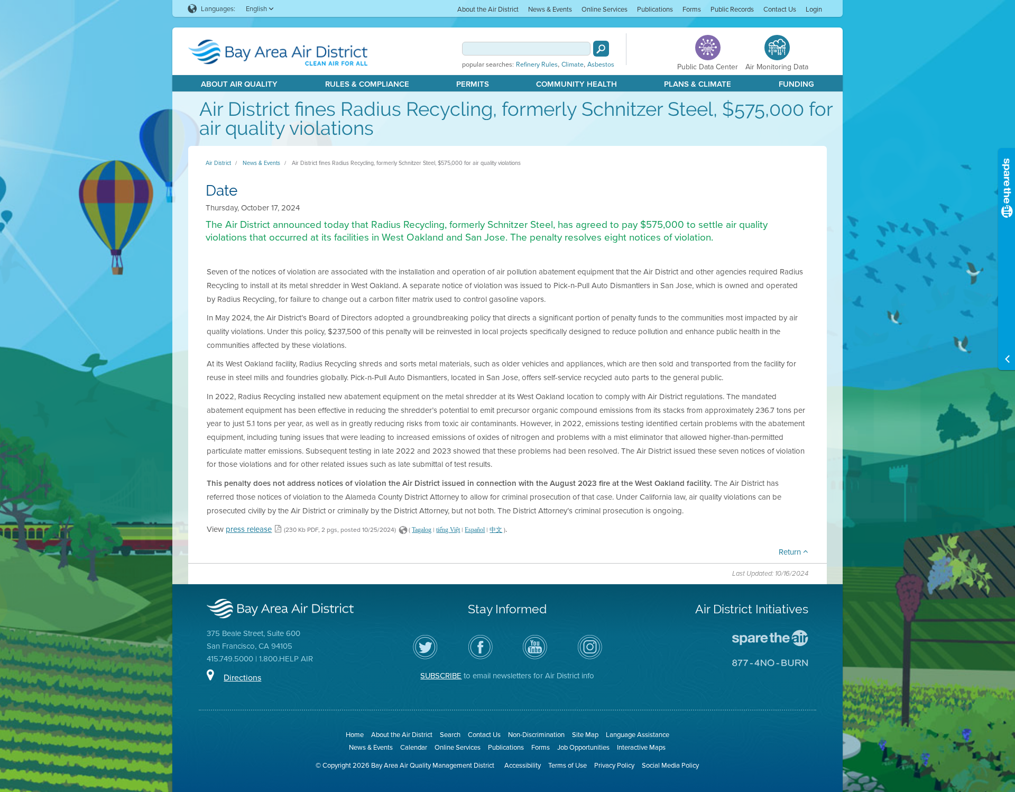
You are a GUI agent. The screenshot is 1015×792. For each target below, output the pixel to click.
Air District (218, 163)
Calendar (413, 747)
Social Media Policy (670, 765)
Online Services (605, 9)
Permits (472, 83)
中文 (496, 529)
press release (249, 529)
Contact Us (779, 9)
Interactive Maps (641, 747)
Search (450, 734)
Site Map (585, 734)
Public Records (732, 9)
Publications (655, 9)
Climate (572, 64)
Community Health (576, 83)
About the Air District (488, 9)
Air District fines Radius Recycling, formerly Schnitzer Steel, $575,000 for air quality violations (406, 163)
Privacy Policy (614, 765)
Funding (796, 83)
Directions (242, 677)
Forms (691, 9)
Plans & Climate (697, 83)
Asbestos (600, 64)
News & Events (550, 9)
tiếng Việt (448, 529)
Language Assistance (637, 734)
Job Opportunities (583, 747)
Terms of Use (567, 765)
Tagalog (421, 529)
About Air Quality (239, 83)
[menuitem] (488, 8)
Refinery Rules (537, 64)
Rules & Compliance (367, 83)
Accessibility (522, 765)
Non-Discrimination (536, 734)
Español (475, 529)
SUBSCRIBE (441, 675)
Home (355, 734)
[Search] (601, 49)
